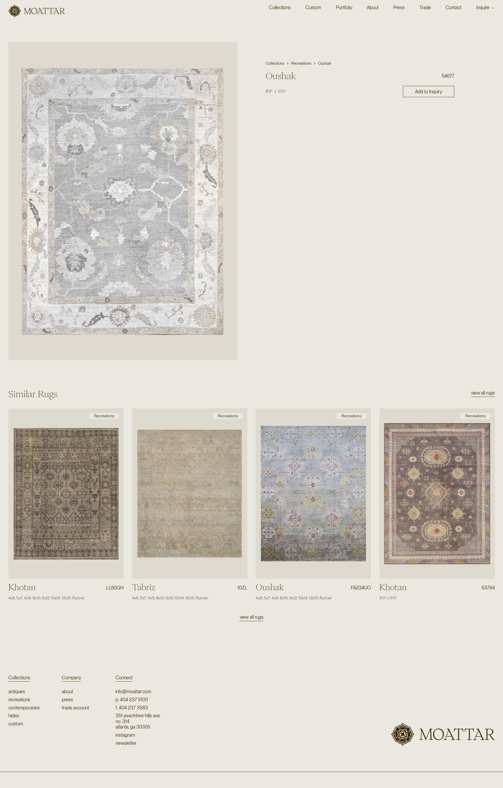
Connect (124, 677)
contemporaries (24, 707)
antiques (16, 691)
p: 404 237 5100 (132, 699)
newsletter (126, 743)
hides (13, 715)
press (67, 699)
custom (15, 723)
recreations (19, 699)
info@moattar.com (133, 691)
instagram (125, 735)
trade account (75, 707)
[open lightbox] (123, 201)
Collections (19, 677)
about (67, 691)
